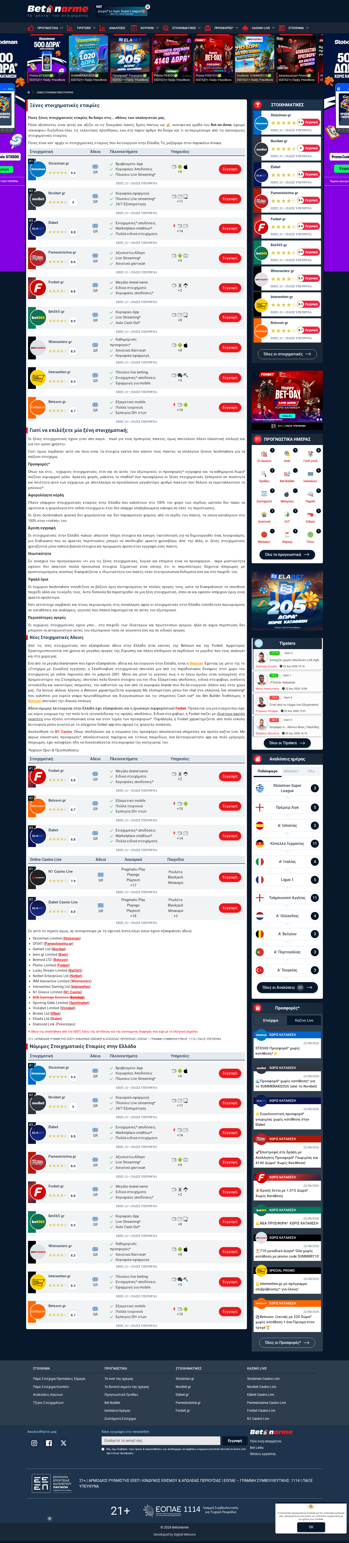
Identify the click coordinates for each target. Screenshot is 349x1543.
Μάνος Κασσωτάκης (267, 688)
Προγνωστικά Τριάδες (121, 1395)
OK (311, 1527)
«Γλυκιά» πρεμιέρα (282, 682)
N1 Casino (72, 992)
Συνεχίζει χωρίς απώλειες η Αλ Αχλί (294, 660)
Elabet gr (182, 1395)
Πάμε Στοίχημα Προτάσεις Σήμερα (59, 1379)
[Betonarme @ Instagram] (34, 1443)
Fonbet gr (56, 282)
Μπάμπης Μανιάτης (267, 733)
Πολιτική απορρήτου (266, 1441)
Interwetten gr (59, 372)
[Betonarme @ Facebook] (49, 1443)
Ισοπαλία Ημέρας (117, 1411)
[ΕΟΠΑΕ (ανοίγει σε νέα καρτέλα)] (190, 1511)
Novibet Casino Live (261, 1387)
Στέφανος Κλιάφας (267, 711)
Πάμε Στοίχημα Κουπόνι (51, 1387)
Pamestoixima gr (62, 252)
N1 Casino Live (60, 871)
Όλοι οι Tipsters (283, 743)
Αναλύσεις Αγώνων (48, 1395)
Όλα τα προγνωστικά (283, 554)
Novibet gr (56, 193)
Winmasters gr (60, 342)
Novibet (58, 949)
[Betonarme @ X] (64, 1443)
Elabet (53, 222)
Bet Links (257, 1448)
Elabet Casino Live (63, 902)
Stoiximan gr (58, 163)
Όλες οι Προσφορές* (283, 1342)
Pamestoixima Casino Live (266, 1403)
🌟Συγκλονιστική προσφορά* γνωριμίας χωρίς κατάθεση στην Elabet (282, 1119)
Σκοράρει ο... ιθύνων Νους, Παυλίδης (294, 727)
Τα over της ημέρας (118, 1379)
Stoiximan (72, 938)
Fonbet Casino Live (261, 1411)
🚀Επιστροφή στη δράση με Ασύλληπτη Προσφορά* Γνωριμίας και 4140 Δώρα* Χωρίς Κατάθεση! (286, 1157)
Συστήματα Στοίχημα (120, 1419)
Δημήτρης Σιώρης (266, 666)
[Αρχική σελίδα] (28, 92)
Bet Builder (112, 1403)
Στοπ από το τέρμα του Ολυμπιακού (293, 704)
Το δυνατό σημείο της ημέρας (126, 1387)
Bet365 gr (56, 311)
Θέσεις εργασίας (263, 1454)
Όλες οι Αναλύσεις (282, 987)
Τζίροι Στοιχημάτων (48, 1403)
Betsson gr (57, 402)
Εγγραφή (230, 169)
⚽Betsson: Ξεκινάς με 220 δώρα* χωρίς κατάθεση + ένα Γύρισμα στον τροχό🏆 (285, 1322)
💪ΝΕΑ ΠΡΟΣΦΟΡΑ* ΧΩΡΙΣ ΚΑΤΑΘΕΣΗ (286, 1223)
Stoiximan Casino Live (263, 1379)
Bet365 (75, 970)
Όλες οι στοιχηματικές (284, 354)
